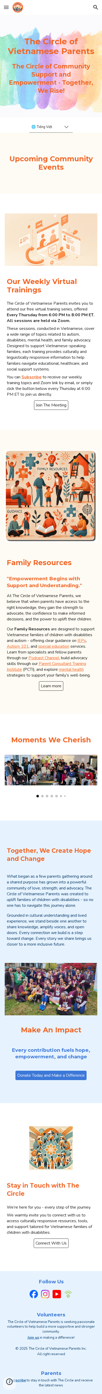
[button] (6, 7)
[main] (51, 46)
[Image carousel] (51, 776)
